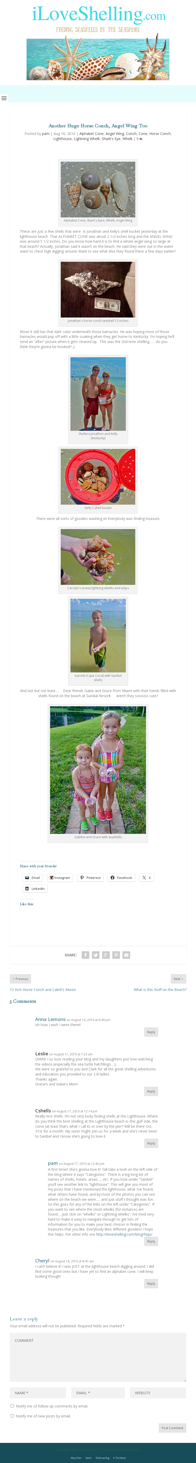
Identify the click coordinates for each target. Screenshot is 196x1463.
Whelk (127, 138)
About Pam (76, 1458)
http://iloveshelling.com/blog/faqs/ (124, 1234)
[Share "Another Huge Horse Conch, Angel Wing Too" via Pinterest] (116, 955)
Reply (151, 1032)
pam (46, 133)
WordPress (132, 1450)
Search (88, 1458)
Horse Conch (160, 133)
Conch (131, 133)
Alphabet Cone (91, 133)
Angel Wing (115, 133)
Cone (143, 133)
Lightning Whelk (87, 138)
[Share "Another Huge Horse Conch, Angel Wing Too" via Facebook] (85, 955)
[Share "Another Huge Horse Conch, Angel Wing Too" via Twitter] (96, 955)
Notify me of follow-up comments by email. (52, 1406)
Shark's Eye (111, 138)
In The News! (119, 1458)
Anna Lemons (50, 1019)
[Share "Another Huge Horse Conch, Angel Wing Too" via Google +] (106, 955)
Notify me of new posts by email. (43, 1416)
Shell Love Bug (102, 1458)
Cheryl (42, 1261)
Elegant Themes (88, 1450)
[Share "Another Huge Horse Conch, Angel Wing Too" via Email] (126, 955)
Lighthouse (62, 138)
